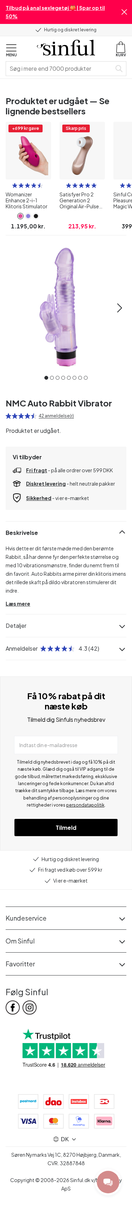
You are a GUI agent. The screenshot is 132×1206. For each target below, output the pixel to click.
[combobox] (60, 69)
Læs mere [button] (18, 603)
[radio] (14, 185)
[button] (124, 12)
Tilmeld (66, 827)
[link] (20, 216)
